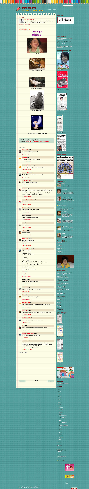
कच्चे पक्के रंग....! (59, 242)
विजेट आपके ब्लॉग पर (59, 457)
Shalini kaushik (26, 318)
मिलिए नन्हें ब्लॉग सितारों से (60, 309)
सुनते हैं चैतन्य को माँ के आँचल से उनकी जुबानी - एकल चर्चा (65, 271)
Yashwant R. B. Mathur (27, 200)
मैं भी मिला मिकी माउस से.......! (63, 422)
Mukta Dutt (25, 207)
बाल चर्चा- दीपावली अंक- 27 (61, 293)
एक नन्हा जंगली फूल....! (60, 248)
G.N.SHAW (24, 287)
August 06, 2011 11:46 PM (26, 196)
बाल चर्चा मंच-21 (59, 303)
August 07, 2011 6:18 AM (26, 283)
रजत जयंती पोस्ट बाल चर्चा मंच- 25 (61, 296)
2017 (59, 396)
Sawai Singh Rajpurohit (28, 333)
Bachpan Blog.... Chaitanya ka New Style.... (64, 273)
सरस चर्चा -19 (59, 295)
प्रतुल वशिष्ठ (24, 188)
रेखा (22, 223)
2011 (59, 406)
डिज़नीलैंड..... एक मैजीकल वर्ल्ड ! (63, 425)
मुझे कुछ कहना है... (45, 142)
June (60, 429)
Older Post (50, 381)
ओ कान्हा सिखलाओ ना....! (62, 417)
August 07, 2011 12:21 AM (26, 212)
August (60, 414)
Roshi (23, 295)
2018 (59, 394)
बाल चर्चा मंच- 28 (59, 292)
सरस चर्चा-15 (59, 306)
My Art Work (54, 9)
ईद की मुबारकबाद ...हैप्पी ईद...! (63, 415)
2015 (59, 399)
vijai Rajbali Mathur (27, 165)
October (60, 410)
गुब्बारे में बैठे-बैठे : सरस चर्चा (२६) (61, 287)
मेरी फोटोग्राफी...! (64, 219)
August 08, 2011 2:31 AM (26, 322)
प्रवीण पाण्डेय (24, 230)
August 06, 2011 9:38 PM (26, 177)
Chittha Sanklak (59, 445)
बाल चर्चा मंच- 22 (59, 300)
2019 (59, 392)
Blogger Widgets (67, 383)
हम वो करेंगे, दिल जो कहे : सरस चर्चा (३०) (62, 280)
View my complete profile (24, 24)
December (60, 407)
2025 (59, 387)
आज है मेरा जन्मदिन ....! (65, 189)
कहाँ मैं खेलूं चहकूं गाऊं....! (60, 249)
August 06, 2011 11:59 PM (26, 204)
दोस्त (39, 142)
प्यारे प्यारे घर (63, 183)
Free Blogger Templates (36, 486)
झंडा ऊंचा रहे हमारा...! (62, 419)
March (60, 434)
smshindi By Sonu (26, 248)
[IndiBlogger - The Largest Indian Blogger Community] (69, 471)
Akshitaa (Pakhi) (26, 172)
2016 (59, 397)
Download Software (35, 487)
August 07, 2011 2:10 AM (26, 235)
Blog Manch (59, 444)
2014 (59, 401)
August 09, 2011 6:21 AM (26, 337)
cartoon (67, 482)
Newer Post (22, 381)
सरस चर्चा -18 (59, 298)
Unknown (24, 157)
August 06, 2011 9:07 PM (26, 169)
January (60, 437)
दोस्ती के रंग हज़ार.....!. (24, 30)
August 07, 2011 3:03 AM (26, 245)
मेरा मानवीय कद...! (59, 247)
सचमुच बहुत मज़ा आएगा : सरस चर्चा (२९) (62, 282)
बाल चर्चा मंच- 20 (59, 308)
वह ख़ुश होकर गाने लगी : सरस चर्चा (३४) (62, 276)
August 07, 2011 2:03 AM (26, 227)
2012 (59, 404)
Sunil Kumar (25, 149)
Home (36, 380)
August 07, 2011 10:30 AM (26, 299)
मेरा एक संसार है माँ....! (60, 251)
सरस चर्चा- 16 (59, 302)
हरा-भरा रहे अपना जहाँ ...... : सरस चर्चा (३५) (63, 277)
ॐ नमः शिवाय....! (64, 211)
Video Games (20, 487)
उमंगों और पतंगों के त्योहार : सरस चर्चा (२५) (63, 289)
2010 (59, 439)
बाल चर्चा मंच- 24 (59, 299)
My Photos (49, 9)
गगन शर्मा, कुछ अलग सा (26, 180)
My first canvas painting (62, 205)
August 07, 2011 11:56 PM (26, 314)
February (60, 435)
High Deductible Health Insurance (27, 487)
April (60, 432)
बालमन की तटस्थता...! (60, 245)
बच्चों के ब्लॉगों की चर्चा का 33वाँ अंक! (62, 284)
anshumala (24, 310)
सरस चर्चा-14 (59, 305)
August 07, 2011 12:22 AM (26, 219)
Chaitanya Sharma (30, 19)
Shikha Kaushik (26, 302)
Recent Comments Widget (60, 383)
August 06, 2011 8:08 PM (26, 161)
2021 (59, 389)
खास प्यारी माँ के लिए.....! (65, 226)
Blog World (58, 442)
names (67, 483)
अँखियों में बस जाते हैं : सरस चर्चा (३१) (62, 279)
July (59, 427)
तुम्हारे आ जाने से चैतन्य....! (60, 252)
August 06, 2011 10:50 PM (26, 184)
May (59, 430)
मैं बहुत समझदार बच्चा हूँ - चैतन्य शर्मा (62, 274)
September (61, 412)
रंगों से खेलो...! (59, 244)
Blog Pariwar (59, 446)
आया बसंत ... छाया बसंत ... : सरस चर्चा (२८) (63, 283)
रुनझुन (23, 325)
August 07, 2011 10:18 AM (26, 291)
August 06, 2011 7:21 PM (26, 154)
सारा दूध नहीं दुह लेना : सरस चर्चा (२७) (62, 286)
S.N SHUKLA (25, 238)
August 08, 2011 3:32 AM (26, 330)
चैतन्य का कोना (29, 8)
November (60, 409)
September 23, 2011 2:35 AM (27, 349)
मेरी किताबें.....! (64, 233)
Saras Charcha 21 (60, 290)
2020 (59, 391)
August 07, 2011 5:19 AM (26, 276)
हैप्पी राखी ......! (61, 420)
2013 (59, 402)
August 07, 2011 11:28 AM (26, 307)
